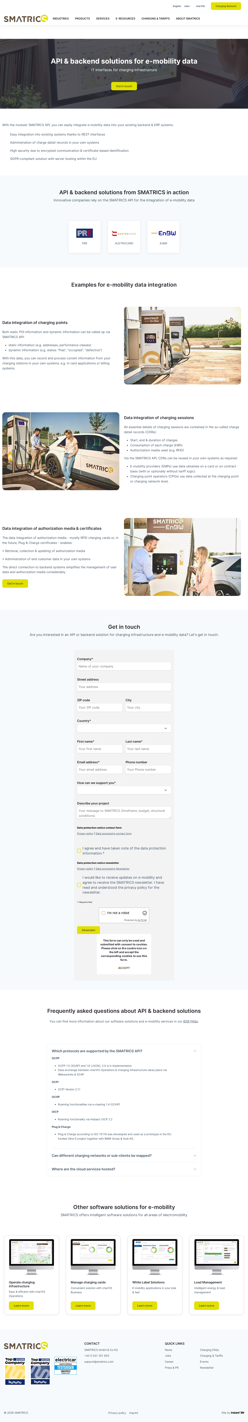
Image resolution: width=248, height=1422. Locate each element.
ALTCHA (142, 920)
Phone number (136, 762)
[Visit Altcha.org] (145, 913)
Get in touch (124, 86)
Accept (124, 968)
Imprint (133, 1412)
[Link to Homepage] (26, 18)
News (168, 1349)
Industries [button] (61, 18)
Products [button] (82, 18)
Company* (85, 659)
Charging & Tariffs (211, 1355)
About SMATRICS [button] (188, 18)
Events (204, 1361)
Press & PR (172, 1367)
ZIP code (83, 700)
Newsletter (207, 1367)
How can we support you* (96, 783)
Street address (88, 679)
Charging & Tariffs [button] (155, 18)
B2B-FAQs (190, 1021)
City (129, 700)
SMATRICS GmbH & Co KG (101, 1349)
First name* (85, 741)
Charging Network (226, 6)
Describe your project (93, 803)
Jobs (187, 6)
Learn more (21, 1305)
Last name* (134, 741)
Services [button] (102, 18)
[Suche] (160, 6)
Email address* (88, 762)
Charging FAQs (209, 1349)
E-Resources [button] (125, 18)
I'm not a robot (118, 913)
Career (169, 1361)
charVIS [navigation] (200, 6)
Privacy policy (117, 1412)
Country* (84, 721)
